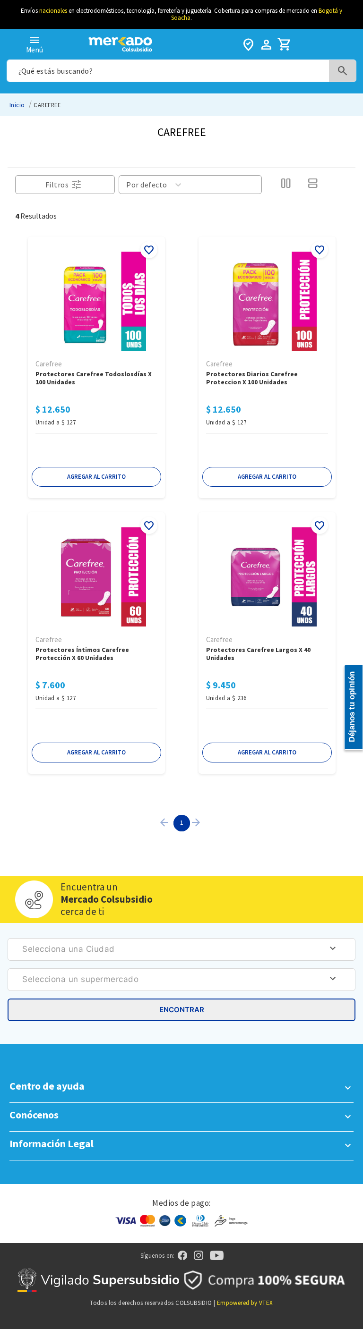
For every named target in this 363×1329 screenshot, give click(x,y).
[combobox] (181, 70)
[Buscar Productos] (342, 71)
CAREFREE (47, 105)
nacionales (53, 11)
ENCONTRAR (181, 1009)
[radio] (285, 184)
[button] (96, 477)
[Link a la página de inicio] (17, 105)
